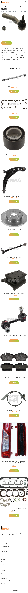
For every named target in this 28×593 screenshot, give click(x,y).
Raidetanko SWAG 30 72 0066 (14, 257)
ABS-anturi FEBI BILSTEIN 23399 (14, 410)
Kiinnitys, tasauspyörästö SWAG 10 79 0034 (14, 154)
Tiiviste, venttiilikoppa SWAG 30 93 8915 (14, 112)
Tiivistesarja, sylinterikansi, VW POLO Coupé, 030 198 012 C (14, 509)
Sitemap (3, 583)
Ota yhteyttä (4, 575)
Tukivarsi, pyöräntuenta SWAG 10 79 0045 (14, 86)
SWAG (14, 34)
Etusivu (2, 11)
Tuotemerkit (10, 34)
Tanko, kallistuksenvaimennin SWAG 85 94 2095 (14, 335)
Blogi (2, 573)
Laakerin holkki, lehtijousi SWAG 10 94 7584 (14, 293)
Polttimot (3, 556)
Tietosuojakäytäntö (5, 580)
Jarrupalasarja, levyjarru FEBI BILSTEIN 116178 (14, 377)
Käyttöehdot (4, 578)
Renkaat (3, 559)
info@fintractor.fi (5, 546)
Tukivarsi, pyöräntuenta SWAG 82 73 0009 (14, 196)
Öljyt (2, 554)
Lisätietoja (7, 43)
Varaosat (3, 564)
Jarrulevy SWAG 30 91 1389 (14, 229)
